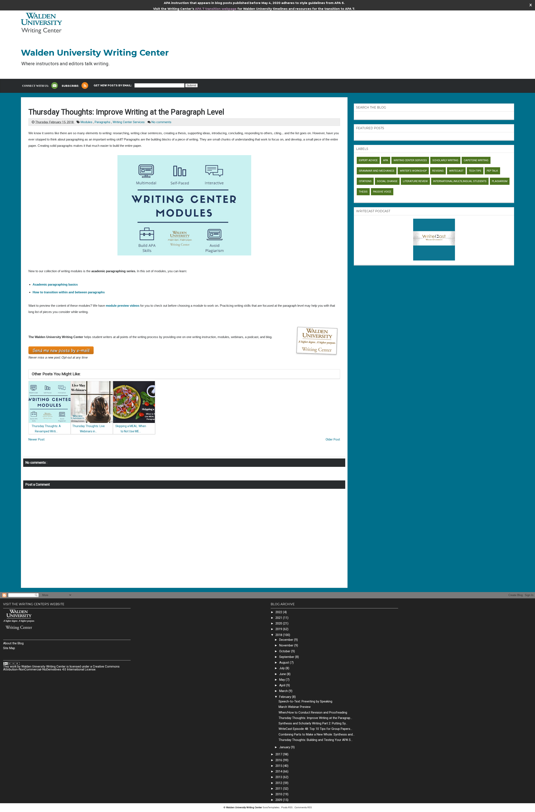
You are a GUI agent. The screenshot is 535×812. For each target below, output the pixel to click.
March (284, 691)
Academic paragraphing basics (55, 284)
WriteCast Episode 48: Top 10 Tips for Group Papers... (315, 729)
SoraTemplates (271, 807)
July (282, 668)
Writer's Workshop (413, 170)
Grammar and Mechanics (376, 170)
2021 (279, 618)
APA (385, 160)
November (286, 645)
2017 (279, 754)
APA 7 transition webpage (216, 9)
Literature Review (415, 181)
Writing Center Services (129, 122)
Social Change (387, 181)
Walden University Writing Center (95, 52)
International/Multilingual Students (460, 181)
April (282, 685)
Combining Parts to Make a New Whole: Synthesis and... (317, 734)
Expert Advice (368, 160)
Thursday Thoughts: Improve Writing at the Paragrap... (315, 718)
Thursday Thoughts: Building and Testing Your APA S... (316, 740)
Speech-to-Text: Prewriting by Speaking (305, 701)
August (284, 662)
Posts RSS (287, 807)
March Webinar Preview (295, 707)
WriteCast (456, 170)
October (285, 651)
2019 (279, 629)
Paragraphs (103, 122)
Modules (87, 122)
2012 (279, 783)
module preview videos (122, 305)
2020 (279, 623)
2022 (279, 612)
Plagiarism (499, 181)
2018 (279, 635)
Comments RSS (303, 807)
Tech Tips (475, 170)
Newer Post (36, 439)
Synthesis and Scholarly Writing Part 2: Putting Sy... (313, 723)
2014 (279, 771)
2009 (279, 800)
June (283, 674)
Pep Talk (492, 170)
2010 (279, 794)
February (285, 697)
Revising (438, 170)
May (282, 680)
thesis (363, 191)
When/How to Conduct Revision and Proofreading (313, 712)
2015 (279, 766)
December (286, 640)
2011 (279, 788)
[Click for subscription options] (84, 85)
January (285, 747)
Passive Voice (382, 191)
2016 (279, 760)
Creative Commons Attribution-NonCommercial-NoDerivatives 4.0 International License (61, 668)
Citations (365, 181)
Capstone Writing (476, 160)
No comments (161, 122)
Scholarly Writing (445, 160)
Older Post (333, 439)
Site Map (9, 648)
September (287, 657)
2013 (279, 777)
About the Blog (13, 643)
